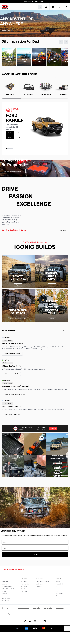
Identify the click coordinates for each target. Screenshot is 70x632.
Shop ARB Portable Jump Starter (12, 171)
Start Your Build (9, 135)
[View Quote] (52, 6)
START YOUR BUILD (7, 31)
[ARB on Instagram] (35, 621)
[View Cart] (59, 6)
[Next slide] (66, 87)
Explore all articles (61, 331)
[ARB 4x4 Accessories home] (5, 7)
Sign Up (35, 554)
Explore (18, 285)
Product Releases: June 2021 (12, 414)
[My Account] (46, 6)
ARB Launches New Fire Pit (11, 374)
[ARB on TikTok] (40, 621)
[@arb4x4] (15, 428)
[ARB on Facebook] (25, 621)
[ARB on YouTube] (30, 621)
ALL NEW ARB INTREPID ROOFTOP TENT (51, 307)
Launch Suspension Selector (18, 319)
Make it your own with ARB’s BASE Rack (14, 394)
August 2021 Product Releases (12, 353)
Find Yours (19, 134)
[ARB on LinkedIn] (45, 621)
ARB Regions (59, 579)
